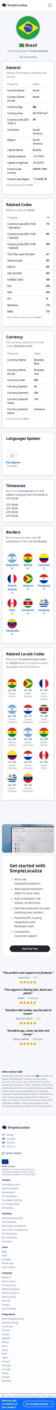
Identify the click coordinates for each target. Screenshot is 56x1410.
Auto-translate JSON (12, 1218)
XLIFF (4, 1353)
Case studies (8, 1267)
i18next (5, 1361)
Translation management (15, 1229)
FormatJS (6, 1365)
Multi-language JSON (13, 1318)
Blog (4, 1251)
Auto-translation (10, 1188)
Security (6, 1300)
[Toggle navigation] (50, 5)
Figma (5, 1357)
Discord (10, 1142)
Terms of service (10, 1292)
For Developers (9, 1233)
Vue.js (5, 1349)
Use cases (7, 1241)
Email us (10, 1146)
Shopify (6, 1377)
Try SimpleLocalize (37, 1404)
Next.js (5, 1342)
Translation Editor (11, 1184)
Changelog (7, 1207)
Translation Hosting (12, 1200)
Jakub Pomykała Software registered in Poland (34, 1393)
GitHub (10, 1134)
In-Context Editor (11, 1203)
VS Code (6, 1369)
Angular (6, 1338)
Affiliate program (11, 1289)
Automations (8, 1192)
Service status (9, 1308)
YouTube (10, 1138)
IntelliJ (5, 1373)
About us (6, 1277)
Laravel (5, 1334)
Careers (6, 1304)
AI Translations (9, 1196)
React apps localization (14, 1225)
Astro (4, 1345)
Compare (6, 1259)
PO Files (6, 1330)
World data (7, 1263)
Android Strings (10, 1322)
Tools (4, 1255)
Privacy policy (9, 1285)
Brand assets (8, 1281)
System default (13, 1153)
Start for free (29, 948)
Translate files (9, 1221)
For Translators (9, 1237)
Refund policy (9, 1296)
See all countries (28, 56)
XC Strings (7, 1326)
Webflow (6, 1380)
